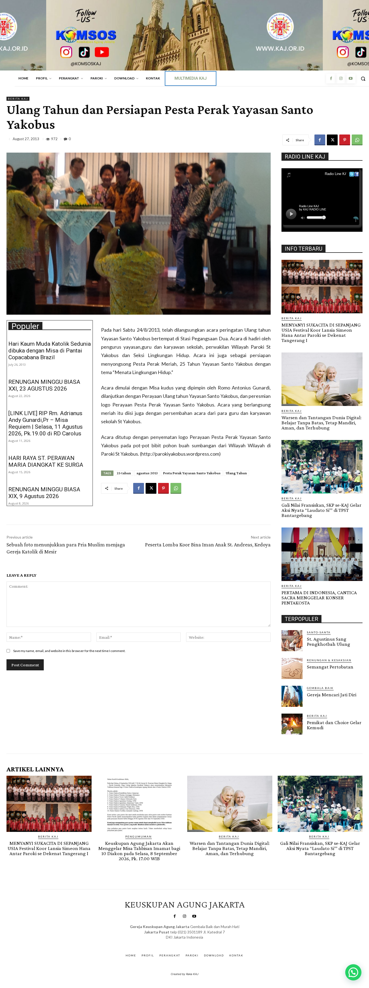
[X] (332, 140)
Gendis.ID (291, 736)
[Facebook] (331, 78)
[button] (353, 972)
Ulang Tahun (236, 473)
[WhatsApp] (357, 140)
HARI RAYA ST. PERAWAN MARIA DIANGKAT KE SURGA (45, 461)
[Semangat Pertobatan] (292, 668)
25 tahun (124, 473)
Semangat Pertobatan (330, 667)
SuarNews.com (176, 942)
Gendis (200, 942)
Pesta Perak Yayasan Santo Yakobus (191, 473)
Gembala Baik (320, 688)
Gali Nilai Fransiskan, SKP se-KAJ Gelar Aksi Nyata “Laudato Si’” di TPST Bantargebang (321, 510)
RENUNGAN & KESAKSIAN (329, 660)
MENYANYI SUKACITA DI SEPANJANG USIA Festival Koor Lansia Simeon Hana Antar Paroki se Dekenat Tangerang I (321, 332)
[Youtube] (350, 78)
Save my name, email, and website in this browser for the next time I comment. (69, 651)
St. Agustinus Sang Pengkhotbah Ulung (328, 641)
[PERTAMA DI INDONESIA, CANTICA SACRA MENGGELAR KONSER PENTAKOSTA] (322, 554)
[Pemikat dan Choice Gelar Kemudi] (292, 724)
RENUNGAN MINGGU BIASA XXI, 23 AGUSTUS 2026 (44, 385)
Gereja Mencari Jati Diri (331, 694)
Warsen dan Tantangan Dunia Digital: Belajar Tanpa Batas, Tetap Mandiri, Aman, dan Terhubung (321, 423)
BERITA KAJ (18, 98)
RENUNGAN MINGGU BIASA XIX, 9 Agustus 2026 (44, 492)
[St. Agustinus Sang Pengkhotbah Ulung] (292, 640)
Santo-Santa (319, 632)
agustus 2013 (147, 473)
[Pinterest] (344, 140)
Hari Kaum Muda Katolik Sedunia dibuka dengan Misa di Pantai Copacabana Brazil (49, 351)
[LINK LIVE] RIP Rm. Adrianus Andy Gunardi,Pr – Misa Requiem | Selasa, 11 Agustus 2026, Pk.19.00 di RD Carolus (45, 423)
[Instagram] (340, 78)
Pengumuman (138, 836)
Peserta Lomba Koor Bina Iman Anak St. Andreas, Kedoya (208, 544)
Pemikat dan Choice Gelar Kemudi (334, 725)
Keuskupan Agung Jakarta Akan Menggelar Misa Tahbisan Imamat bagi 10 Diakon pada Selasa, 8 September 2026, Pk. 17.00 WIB (139, 850)
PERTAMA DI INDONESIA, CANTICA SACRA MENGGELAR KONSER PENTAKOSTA (319, 598)
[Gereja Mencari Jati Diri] (292, 696)
